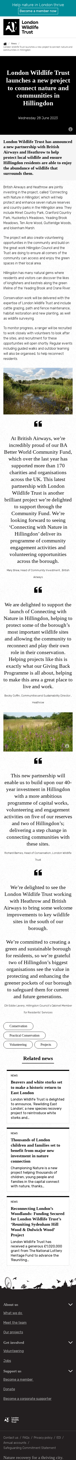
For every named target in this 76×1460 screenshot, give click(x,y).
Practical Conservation (24, 1035)
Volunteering (18, 1044)
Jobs (7, 1361)
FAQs (26, 1438)
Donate (9, 1389)
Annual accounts (14, 1443)
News (14, 43)
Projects (46, 1044)
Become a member (18, 1379)
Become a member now (38, 11)
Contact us (10, 1438)
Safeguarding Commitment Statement (29, 1448)
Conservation (18, 1026)
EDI (59, 1438)
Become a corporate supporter (27, 1399)
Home (5, 44)
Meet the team (15, 1323)
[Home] (21, 27)
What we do (13, 1313)
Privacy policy (43, 1438)
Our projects (13, 1332)
